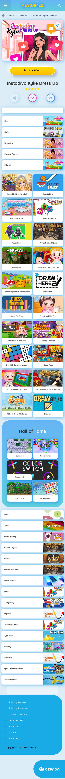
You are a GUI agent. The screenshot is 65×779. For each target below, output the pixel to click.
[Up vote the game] (51, 98)
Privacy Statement (18, 708)
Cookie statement (18, 714)
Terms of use (16, 720)
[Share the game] (14, 98)
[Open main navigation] (5, 5)
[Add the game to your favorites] (57, 25)
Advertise (14, 738)
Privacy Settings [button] (17, 702)
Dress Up (23, 15)
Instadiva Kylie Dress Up (45, 15)
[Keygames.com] (3, 15)
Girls (11, 15)
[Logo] (32, 5)
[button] (59, 5)
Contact (13, 732)
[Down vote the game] (32, 98)
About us (13, 726)
